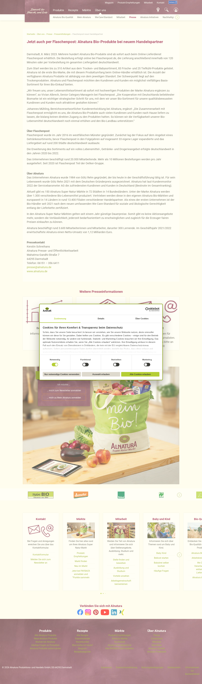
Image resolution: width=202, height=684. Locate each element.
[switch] (85, 364)
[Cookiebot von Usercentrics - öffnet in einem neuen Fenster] (147, 309)
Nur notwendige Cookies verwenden (61, 374)
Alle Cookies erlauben (140, 374)
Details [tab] (101, 318)
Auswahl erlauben (101, 374)
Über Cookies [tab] (142, 318)
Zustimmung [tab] (60, 318)
